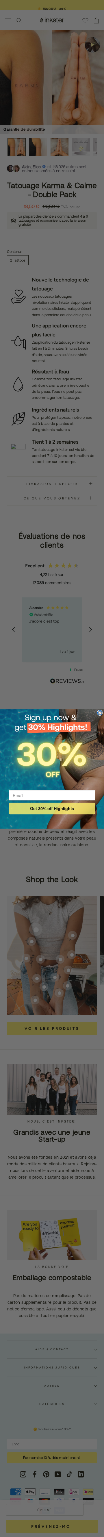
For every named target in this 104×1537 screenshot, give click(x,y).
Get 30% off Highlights (52, 808)
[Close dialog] (100, 712)
